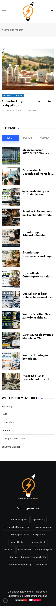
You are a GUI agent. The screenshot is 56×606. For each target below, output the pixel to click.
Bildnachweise (15, 595)
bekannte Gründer (11, 446)
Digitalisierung (38, 519)
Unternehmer (41, 564)
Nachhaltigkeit (25, 549)
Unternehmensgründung (20, 564)
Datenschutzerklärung (35, 595)
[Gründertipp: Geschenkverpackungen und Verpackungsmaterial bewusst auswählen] (11, 258)
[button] (5, 600)
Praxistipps (8, 406)
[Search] (52, 11)
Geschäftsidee (17, 542)
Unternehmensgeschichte (33, 557)
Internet (7, 430)
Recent (10, 138)
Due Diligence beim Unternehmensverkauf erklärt (37, 297)
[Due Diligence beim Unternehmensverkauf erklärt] (11, 299)
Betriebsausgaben (19, 519)
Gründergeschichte (37, 542)
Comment (45, 138)
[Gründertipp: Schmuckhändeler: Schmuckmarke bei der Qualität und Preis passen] (11, 238)
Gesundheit (8, 422)
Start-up (14, 557)
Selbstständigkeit (43, 549)
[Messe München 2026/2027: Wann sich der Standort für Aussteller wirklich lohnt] (11, 155)
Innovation (9, 549)
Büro (5, 413)
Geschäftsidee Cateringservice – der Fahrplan (36, 276)
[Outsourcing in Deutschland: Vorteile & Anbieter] (11, 176)
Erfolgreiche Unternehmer (16, 527)
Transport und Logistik (14, 438)
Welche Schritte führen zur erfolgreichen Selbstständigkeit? (37, 318)
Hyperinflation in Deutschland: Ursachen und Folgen (37, 379)
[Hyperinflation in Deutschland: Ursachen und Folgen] (11, 381)
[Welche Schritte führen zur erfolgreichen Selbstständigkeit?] (11, 320)
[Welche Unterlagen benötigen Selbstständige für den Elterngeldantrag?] (11, 361)
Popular (28, 138)
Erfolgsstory (39, 534)
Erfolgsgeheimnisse (42, 527)
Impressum (41, 591)
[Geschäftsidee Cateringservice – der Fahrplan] (11, 279)
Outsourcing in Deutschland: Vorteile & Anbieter (37, 174)
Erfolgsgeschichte (20, 534)
